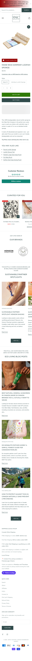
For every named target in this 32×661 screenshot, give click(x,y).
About (3, 585)
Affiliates (4, 588)
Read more (5, 332)
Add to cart (16, 94)
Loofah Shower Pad (8, 152)
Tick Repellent (6, 490)
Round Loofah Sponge (9, 149)
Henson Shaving (7, 308)
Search (26, 10)
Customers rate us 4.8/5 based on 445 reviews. (15, 74)
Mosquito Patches (7, 441)
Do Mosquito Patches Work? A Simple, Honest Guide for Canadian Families (14, 447)
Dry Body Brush (7, 157)
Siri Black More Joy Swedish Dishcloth (11, 222)
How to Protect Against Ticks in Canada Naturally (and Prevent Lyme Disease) (15, 496)
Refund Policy (5, 600)
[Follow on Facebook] (3, 634)
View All (16, 518)
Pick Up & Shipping (7, 597)
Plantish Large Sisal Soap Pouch (12, 155)
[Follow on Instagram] (7, 634)
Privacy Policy (5, 603)
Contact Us (5, 594)
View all (16, 340)
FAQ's (3, 591)
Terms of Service (6, 606)
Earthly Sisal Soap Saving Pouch (12, 160)
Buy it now (16, 100)
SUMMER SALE (8, 2)
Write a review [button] (16, 181)
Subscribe (7, 628)
